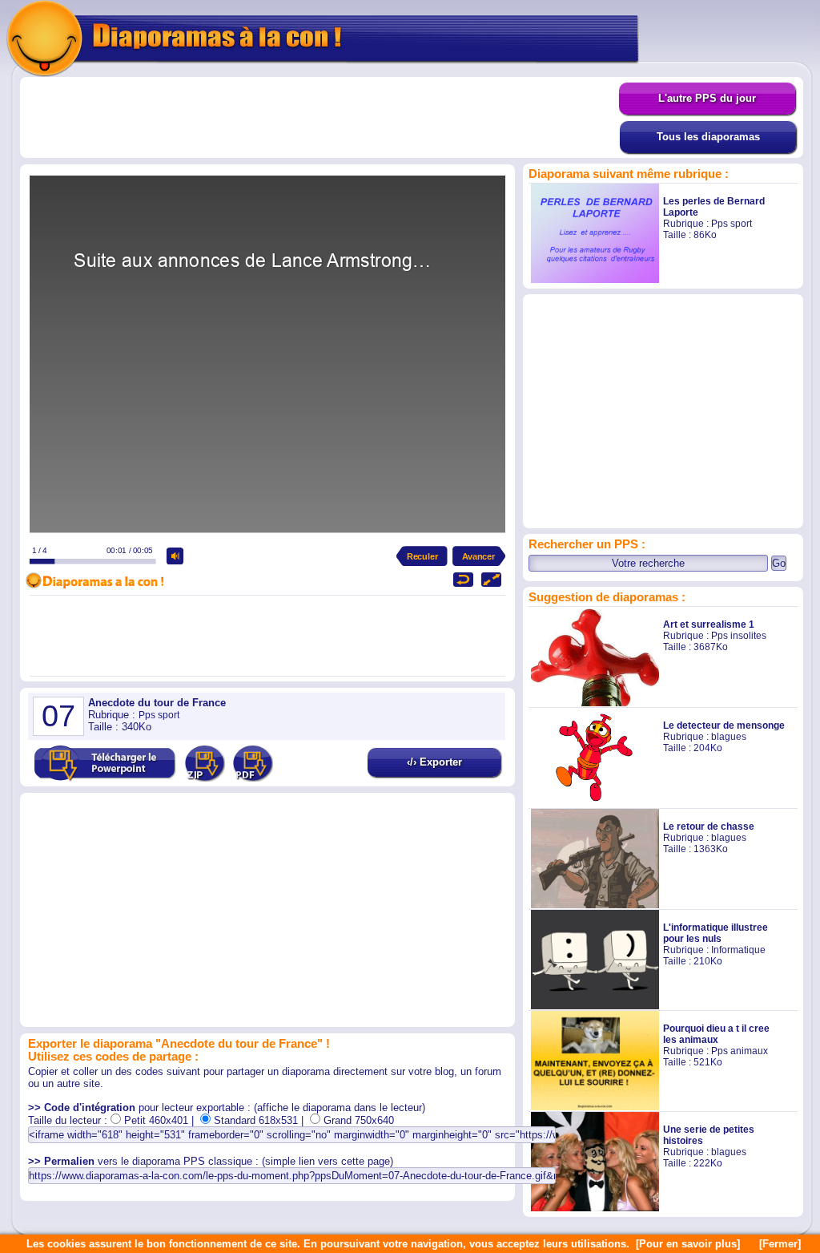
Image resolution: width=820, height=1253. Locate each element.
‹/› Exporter (434, 762)
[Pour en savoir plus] (688, 1244)
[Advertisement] (319, 118)
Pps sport (731, 223)
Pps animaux (739, 1051)
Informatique (738, 950)
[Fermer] (780, 1244)
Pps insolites (738, 635)
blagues (728, 736)
